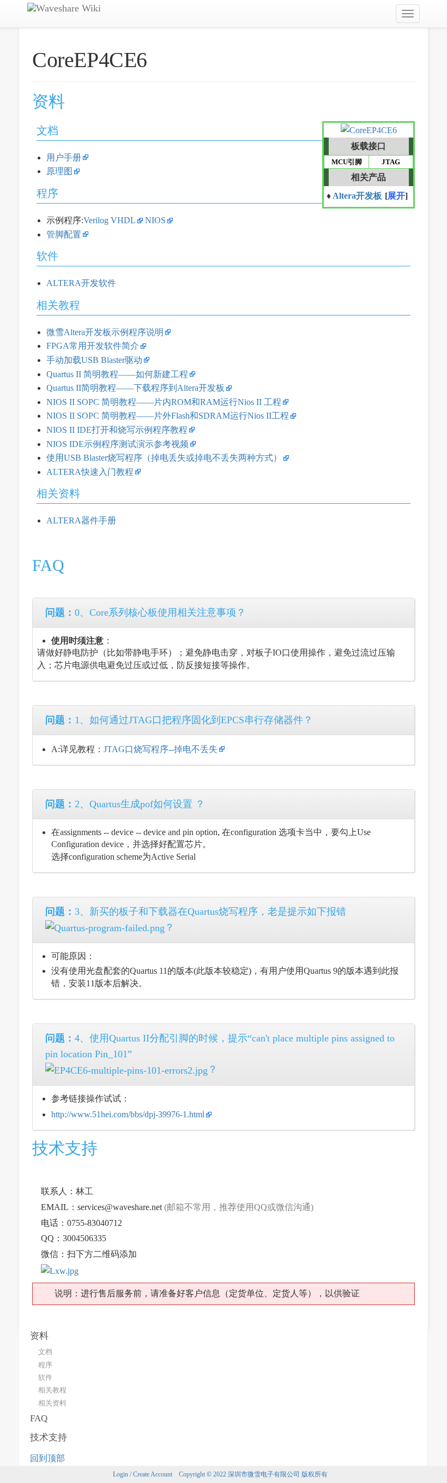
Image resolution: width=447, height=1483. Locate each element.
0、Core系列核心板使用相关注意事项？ (145, 612)
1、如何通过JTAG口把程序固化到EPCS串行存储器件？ (179, 719)
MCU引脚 (346, 162)
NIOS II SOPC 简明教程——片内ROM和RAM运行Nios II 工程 (163, 402)
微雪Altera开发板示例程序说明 (105, 332)
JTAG (391, 162)
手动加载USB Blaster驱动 (94, 360)
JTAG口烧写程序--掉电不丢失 (161, 749)
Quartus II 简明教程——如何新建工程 (117, 374)
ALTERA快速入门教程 (90, 472)
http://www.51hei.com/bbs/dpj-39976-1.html (127, 1114)
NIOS (155, 220)
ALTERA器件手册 (81, 520)
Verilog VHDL (109, 220)
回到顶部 (47, 1458)
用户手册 (63, 157)
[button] (396, 197)
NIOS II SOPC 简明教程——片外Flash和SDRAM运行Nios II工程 (167, 415)
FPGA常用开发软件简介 (92, 345)
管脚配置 (63, 234)
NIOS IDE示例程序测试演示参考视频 (117, 444)
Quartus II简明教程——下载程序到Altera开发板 (135, 387)
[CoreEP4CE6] (369, 129)
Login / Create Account (142, 1474)
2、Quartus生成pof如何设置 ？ (125, 804)
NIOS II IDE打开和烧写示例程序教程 (117, 429)
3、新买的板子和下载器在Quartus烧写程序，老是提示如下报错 (195, 911)
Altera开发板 (357, 195)
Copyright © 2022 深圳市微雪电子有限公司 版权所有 (253, 1474)
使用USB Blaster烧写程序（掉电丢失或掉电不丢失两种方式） (164, 457)
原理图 (59, 171)
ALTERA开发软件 (81, 283)
